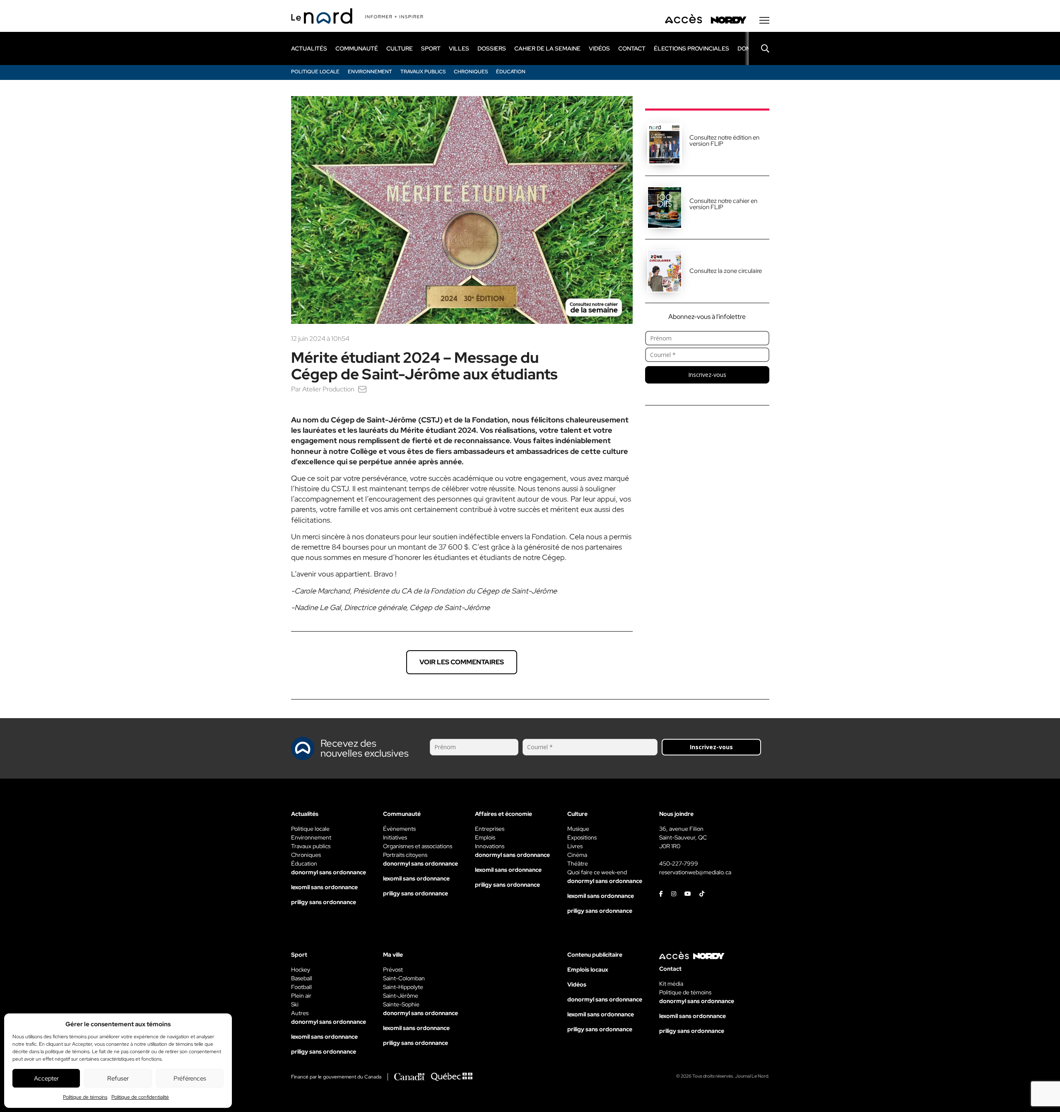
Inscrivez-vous (707, 375)
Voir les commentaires (461, 662)
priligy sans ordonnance (323, 902)
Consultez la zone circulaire (725, 271)
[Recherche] (759, 48)
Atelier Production (328, 389)
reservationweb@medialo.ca (695, 872)
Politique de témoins (85, 1097)
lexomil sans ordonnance (324, 887)
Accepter (46, 1078)
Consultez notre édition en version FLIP (724, 140)
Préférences (189, 1078)
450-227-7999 (678, 863)
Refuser (118, 1078)
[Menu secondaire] (764, 20)
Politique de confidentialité (140, 1097)
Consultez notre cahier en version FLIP (723, 204)
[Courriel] (362, 389)
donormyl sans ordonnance (328, 872)
